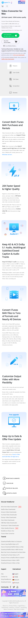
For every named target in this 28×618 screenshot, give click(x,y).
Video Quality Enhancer (8, 528)
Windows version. (7, 154)
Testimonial (4, 607)
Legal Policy (21, 606)
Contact (17, 607)
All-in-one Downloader (19, 55)
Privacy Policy (13, 606)
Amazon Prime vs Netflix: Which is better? (12, 557)
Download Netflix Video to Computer (11, 541)
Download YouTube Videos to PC (10, 555)
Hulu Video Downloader (8, 520)
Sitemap (11, 607)
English (16, 574)
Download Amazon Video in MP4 (10, 560)
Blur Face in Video (19, 609)
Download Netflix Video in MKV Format (12, 549)
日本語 (16, 577)
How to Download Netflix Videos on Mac (12, 547)
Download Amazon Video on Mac (10, 563)
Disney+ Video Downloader (8, 517)
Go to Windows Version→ (10, 45)
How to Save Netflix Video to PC (10, 544)
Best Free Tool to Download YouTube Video (13, 552)
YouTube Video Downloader (9, 515)
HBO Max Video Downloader (9, 523)
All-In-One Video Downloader (9, 507)
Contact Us (4, 576)
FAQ (2, 574)
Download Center (6, 582)
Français (16, 582)
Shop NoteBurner (6, 579)
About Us (5, 606)
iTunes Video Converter (7, 533)
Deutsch (16, 580)
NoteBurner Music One (7, 531)
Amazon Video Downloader (9, 512)
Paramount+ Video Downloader (10, 525)
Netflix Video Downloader (7, 59)
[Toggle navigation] (7, 6)
